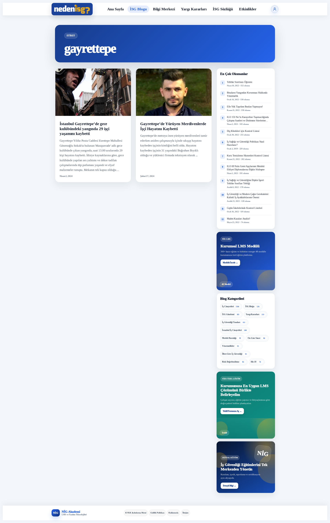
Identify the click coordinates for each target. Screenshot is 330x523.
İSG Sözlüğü (223, 9)
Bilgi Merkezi (164, 9)
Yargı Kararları (194, 9)
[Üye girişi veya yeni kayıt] (274, 9)
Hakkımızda (173, 513)
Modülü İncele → (230, 262)
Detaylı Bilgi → (229, 486)
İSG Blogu (138, 9)
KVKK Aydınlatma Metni (135, 513)
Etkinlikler (247, 9)
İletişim (185, 513)
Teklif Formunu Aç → (232, 411)
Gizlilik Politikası (157, 513)
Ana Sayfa (115, 9)
